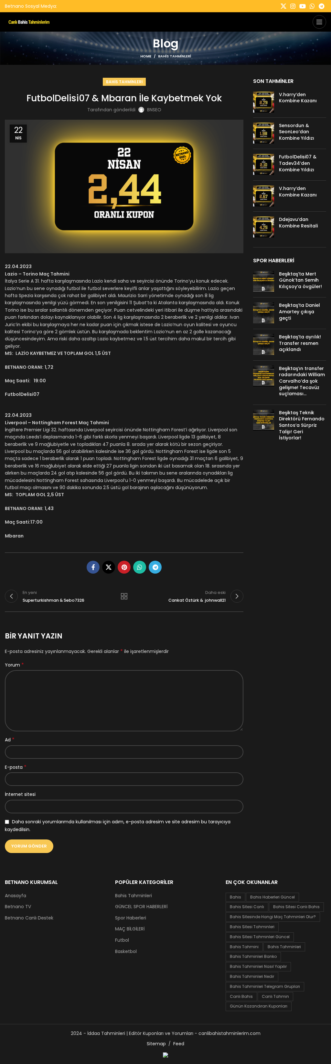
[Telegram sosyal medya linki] (321, 6)
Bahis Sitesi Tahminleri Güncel (260, 936)
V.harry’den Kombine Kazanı (298, 97)
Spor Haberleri (130, 918)
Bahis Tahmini (244, 946)
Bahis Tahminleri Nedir (252, 976)
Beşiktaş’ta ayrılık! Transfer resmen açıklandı (300, 343)
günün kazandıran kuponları (258, 1006)
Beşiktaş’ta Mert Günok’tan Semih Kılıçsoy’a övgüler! (300, 280)
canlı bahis (241, 996)
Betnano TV (18, 907)
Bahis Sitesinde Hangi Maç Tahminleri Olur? (273, 916)
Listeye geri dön (124, 596)
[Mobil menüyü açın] (319, 21)
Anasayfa (15, 896)
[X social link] (283, 6)
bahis (235, 897)
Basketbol (126, 952)
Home (145, 56)
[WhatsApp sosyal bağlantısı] (312, 6)
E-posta (16, 767)
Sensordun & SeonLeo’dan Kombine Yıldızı (296, 131)
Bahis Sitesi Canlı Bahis (296, 906)
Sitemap (156, 1043)
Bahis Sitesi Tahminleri (252, 926)
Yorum (14, 664)
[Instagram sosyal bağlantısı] (292, 6)
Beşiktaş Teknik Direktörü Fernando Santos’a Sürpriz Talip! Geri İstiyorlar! (302, 425)
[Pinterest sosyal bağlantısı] (124, 567)
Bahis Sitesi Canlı (247, 906)
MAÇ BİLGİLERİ (129, 929)
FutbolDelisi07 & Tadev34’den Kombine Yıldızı (297, 163)
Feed (178, 1043)
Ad (10, 739)
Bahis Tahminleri (174, 56)
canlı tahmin (275, 996)
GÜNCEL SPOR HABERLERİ (141, 907)
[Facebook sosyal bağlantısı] (93, 567)
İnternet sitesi (20, 794)
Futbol (122, 940)
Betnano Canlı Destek (29, 918)
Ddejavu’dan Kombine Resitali (298, 222)
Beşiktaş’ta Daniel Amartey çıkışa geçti (299, 311)
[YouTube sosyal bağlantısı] (302, 6)
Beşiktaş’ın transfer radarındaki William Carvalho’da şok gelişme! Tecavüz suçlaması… (302, 381)
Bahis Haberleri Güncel (272, 897)
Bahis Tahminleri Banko (253, 956)
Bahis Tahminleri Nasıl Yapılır (258, 966)
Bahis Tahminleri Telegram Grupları (265, 986)
